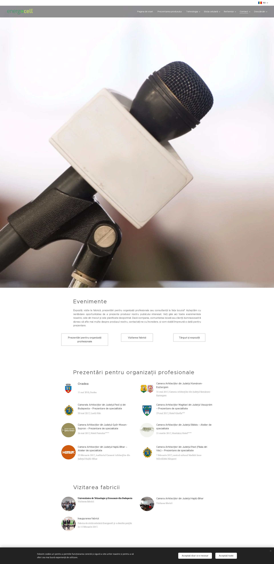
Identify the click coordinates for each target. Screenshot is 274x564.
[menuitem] (146, 11)
